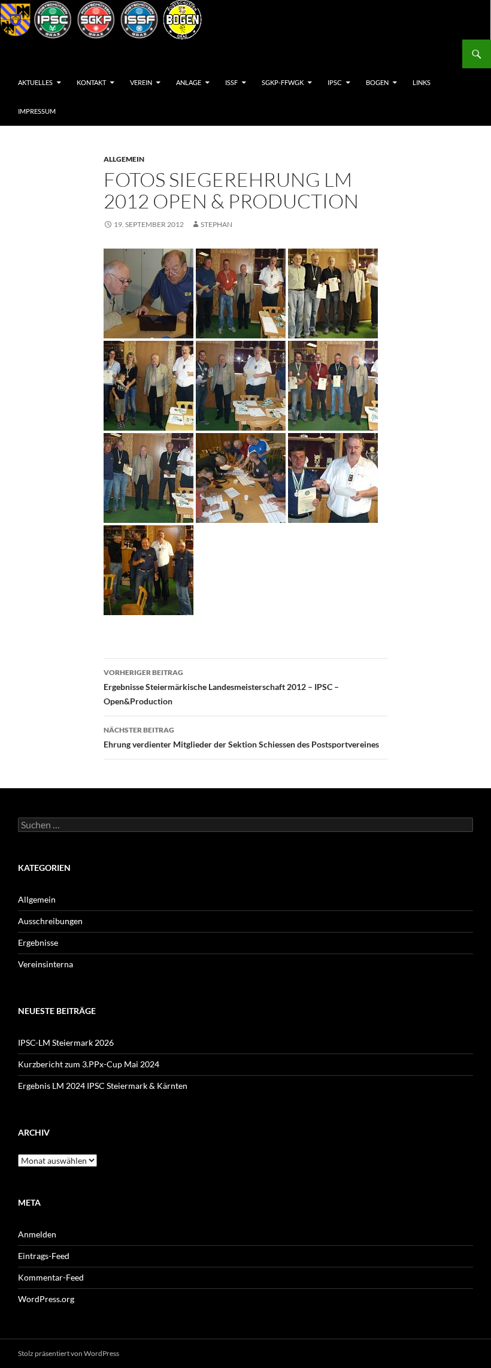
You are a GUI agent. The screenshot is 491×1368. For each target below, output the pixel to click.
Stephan (216, 224)
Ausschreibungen (50, 921)
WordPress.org (46, 1299)
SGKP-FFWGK (283, 82)
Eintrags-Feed (43, 1256)
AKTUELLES (35, 82)
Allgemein (124, 159)
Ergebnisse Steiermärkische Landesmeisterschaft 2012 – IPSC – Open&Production (221, 687)
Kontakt (91, 82)
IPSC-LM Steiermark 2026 (66, 1042)
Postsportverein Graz (69, 53)
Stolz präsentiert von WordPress (68, 1353)
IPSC (335, 82)
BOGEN (377, 82)
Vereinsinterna (45, 964)
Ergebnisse (38, 942)
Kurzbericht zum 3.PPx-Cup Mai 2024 (88, 1064)
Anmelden (37, 1234)
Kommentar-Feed (51, 1277)
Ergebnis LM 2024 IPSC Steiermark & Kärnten (102, 1086)
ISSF (231, 82)
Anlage (188, 82)
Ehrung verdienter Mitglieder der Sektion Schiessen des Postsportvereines (241, 737)
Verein (141, 82)
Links (422, 82)
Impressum (37, 111)
